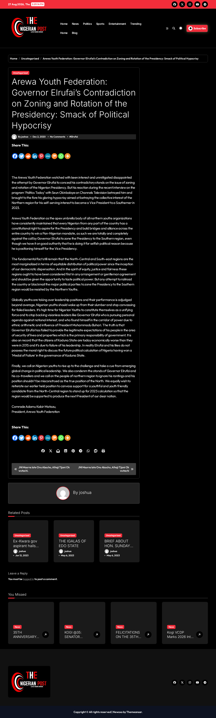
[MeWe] (48, 153)
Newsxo (118, 712)
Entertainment (117, 23)
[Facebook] (15, 153)
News (75, 23)
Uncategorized (20, 72)
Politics (87, 23)
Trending (135, 23)
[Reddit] (28, 153)
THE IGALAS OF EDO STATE (72, 543)
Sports (100, 23)
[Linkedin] (35, 153)
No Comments (57, 136)
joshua (85, 492)
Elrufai (74, 136)
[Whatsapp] (61, 153)
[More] (68, 153)
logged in (28, 579)
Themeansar (134, 712)
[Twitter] (21, 153)
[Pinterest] (41, 153)
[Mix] (54, 153)
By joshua (23, 136)
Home (64, 23)
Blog (74, 33)
